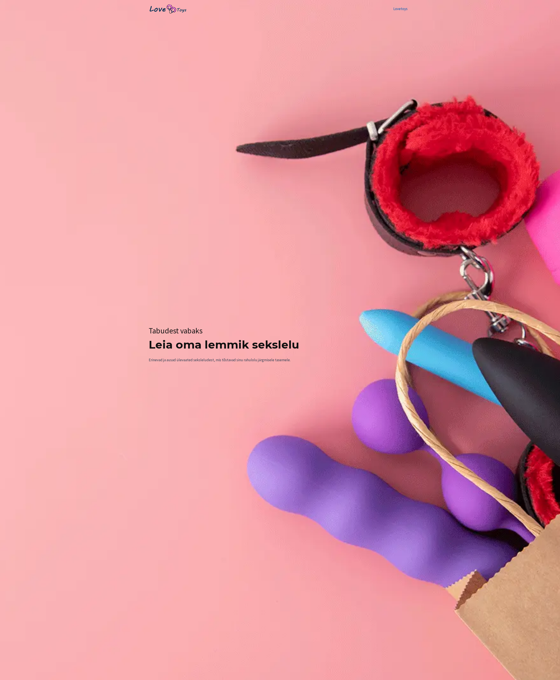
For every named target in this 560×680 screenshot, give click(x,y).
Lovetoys (400, 8)
